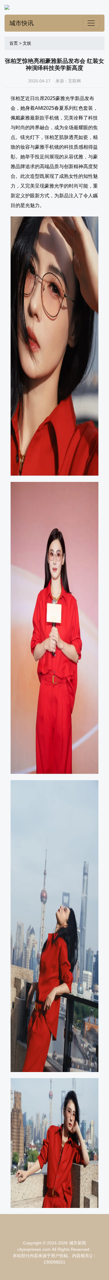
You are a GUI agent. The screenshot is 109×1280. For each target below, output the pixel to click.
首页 (13, 43)
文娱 (27, 43)
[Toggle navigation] (91, 23)
